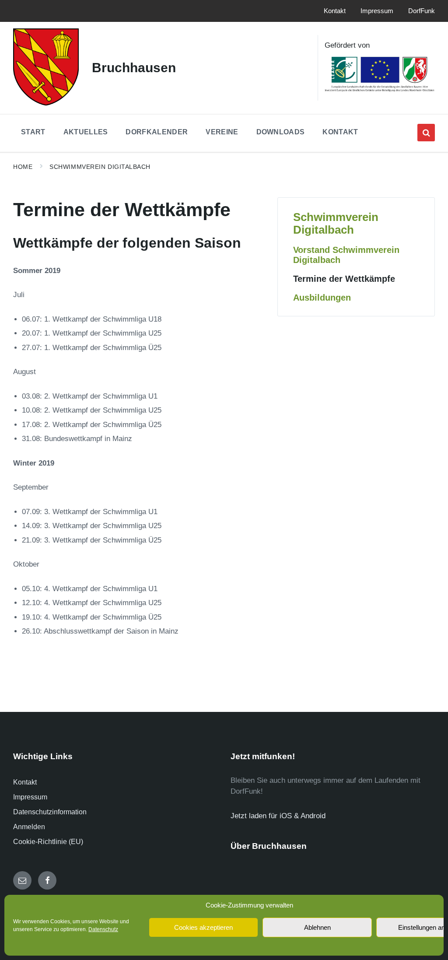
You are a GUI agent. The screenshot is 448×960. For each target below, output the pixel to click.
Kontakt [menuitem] (335, 10)
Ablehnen (317, 927)
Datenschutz (103, 929)
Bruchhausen (134, 67)
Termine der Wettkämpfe (344, 279)
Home (22, 166)
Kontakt (25, 782)
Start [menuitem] (33, 132)
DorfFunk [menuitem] (421, 10)
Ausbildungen (322, 297)
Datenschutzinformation (50, 812)
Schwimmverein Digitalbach (99, 166)
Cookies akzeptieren (203, 927)
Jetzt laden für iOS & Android (278, 816)
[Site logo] (46, 103)
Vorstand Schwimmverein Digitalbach (346, 255)
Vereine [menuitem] (222, 132)
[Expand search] (426, 132)
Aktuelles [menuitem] (85, 132)
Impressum (30, 797)
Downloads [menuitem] (280, 132)
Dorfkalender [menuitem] (157, 132)
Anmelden (29, 826)
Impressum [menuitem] (376, 10)
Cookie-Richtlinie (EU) (48, 841)
